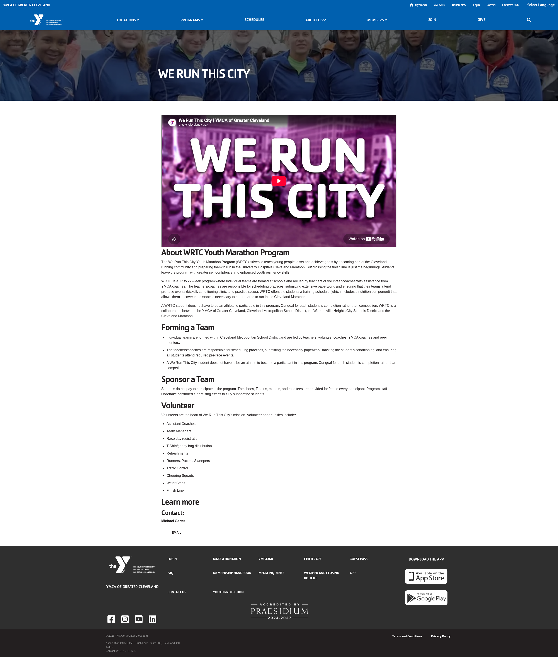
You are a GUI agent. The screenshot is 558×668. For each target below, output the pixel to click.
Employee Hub (510, 5)
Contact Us (176, 592)
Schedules (254, 19)
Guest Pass (358, 559)
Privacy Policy (441, 636)
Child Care (313, 559)
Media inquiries (271, 573)
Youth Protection (228, 592)
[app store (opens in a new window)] (426, 576)
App (353, 573)
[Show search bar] (530, 20)
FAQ (170, 573)
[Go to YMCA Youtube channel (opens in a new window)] (139, 619)
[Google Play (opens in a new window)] (426, 597)
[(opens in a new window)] (125, 619)
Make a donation (227, 559)
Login (476, 5)
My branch (421, 5)
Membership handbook (232, 573)
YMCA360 (439, 5)
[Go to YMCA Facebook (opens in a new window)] (111, 619)
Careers (491, 5)
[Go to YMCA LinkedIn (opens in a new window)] (153, 619)
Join (432, 19)
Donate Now (459, 5)
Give (481, 19)
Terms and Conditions (407, 636)
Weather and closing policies (321, 575)
